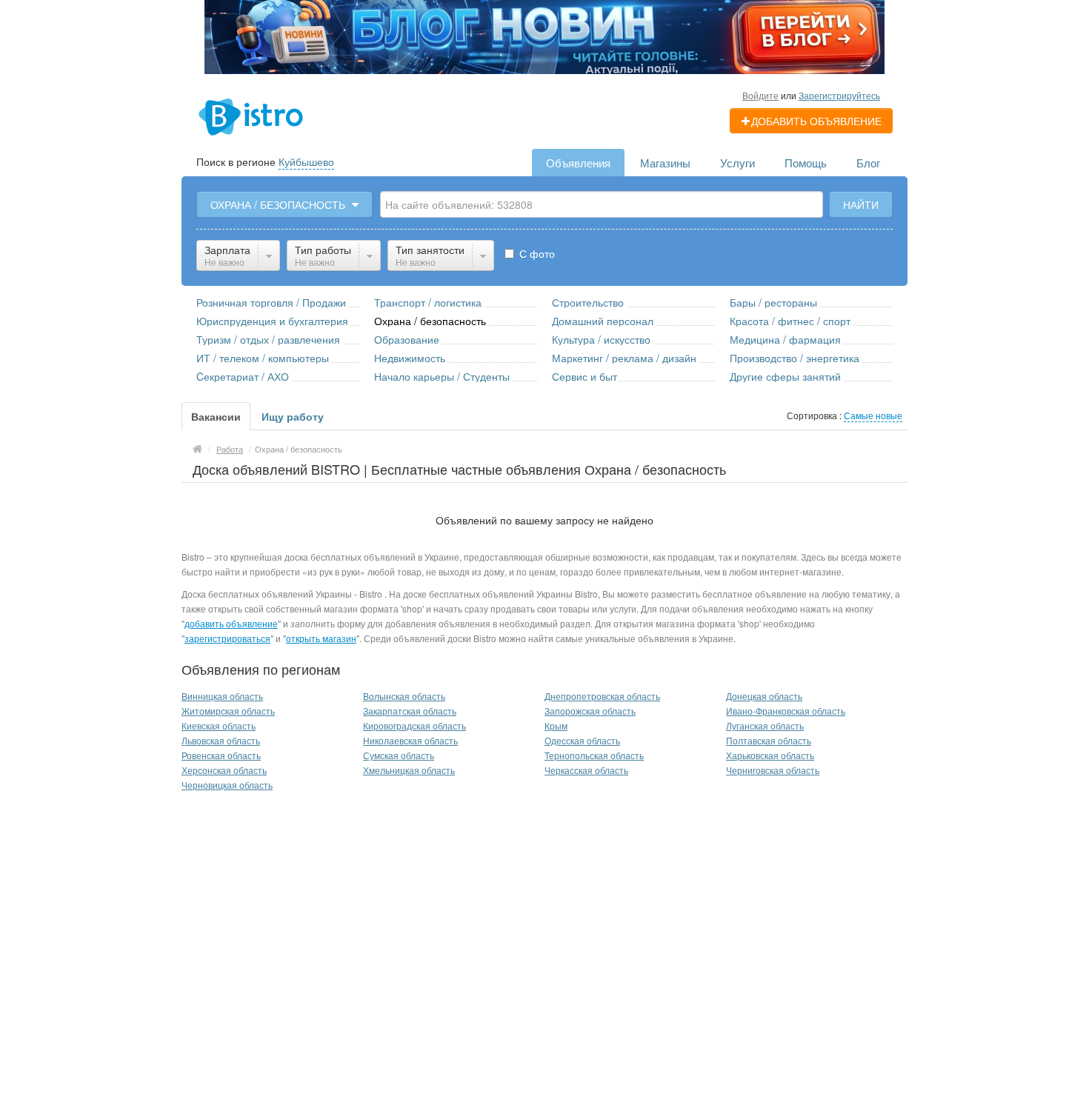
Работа (229, 449)
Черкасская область (586, 770)
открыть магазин (321, 638)
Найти (861, 204)
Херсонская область (224, 770)
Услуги (737, 162)
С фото (535, 253)
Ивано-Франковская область (785, 710)
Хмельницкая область (409, 770)
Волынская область (404, 696)
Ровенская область (221, 755)
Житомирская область (228, 710)
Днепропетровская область (602, 696)
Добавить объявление (816, 120)
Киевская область (219, 725)
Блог (868, 162)
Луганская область (765, 725)
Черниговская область (772, 770)
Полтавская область (768, 740)
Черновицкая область (227, 784)
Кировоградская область (414, 725)
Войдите (760, 95)
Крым (555, 725)
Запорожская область (590, 710)
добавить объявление (231, 623)
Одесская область (582, 740)
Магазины (665, 162)
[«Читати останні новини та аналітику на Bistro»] (544, 35)
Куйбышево (306, 161)
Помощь (806, 162)
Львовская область (221, 740)
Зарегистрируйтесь (839, 95)
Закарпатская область (409, 710)
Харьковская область (770, 755)
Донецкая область (764, 696)
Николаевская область (410, 740)
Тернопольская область (594, 755)
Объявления (578, 162)
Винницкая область (222, 696)
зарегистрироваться (227, 638)
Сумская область (398, 755)
